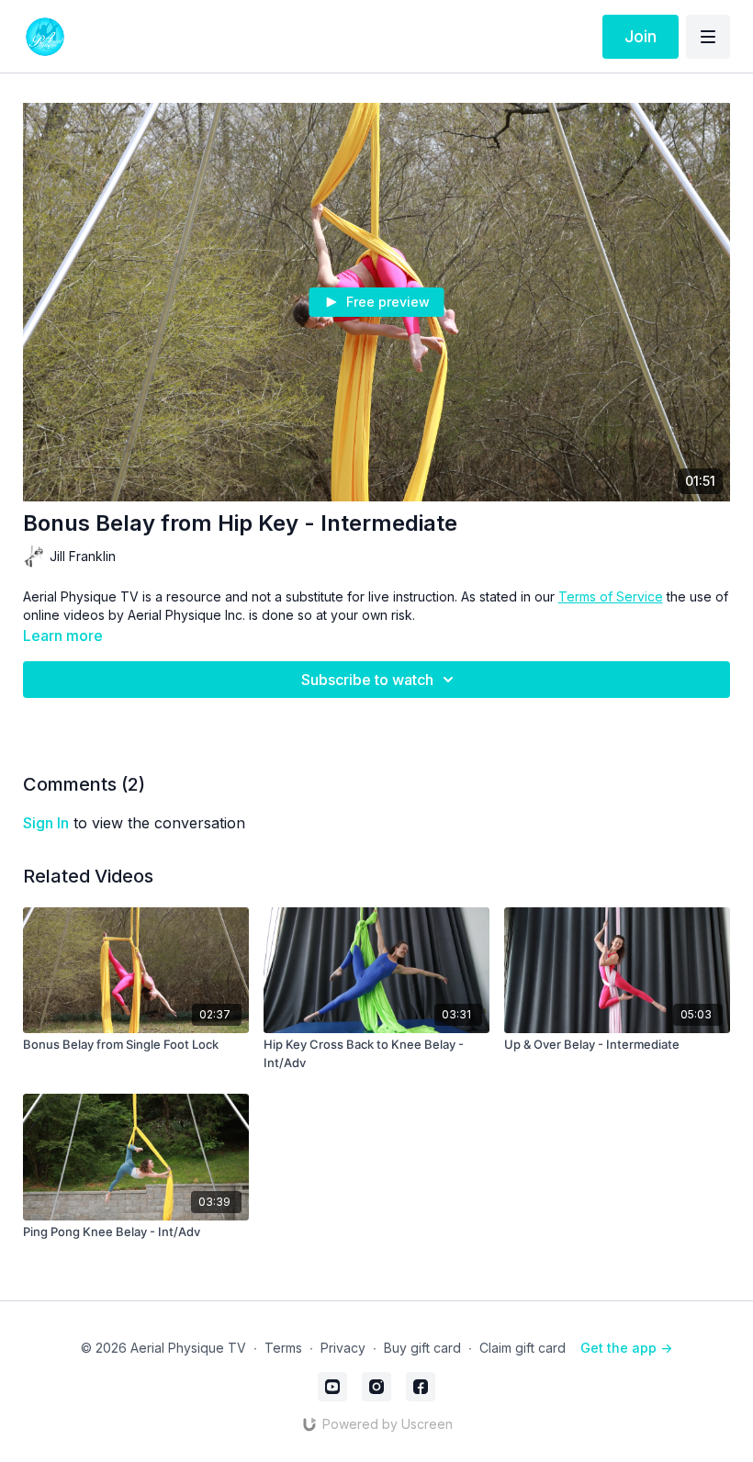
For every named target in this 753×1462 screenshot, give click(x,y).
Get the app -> (626, 1347)
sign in (46, 823)
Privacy (342, 1347)
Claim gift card (522, 1347)
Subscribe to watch (367, 679)
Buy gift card (422, 1347)
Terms (283, 1347)
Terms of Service (610, 596)
